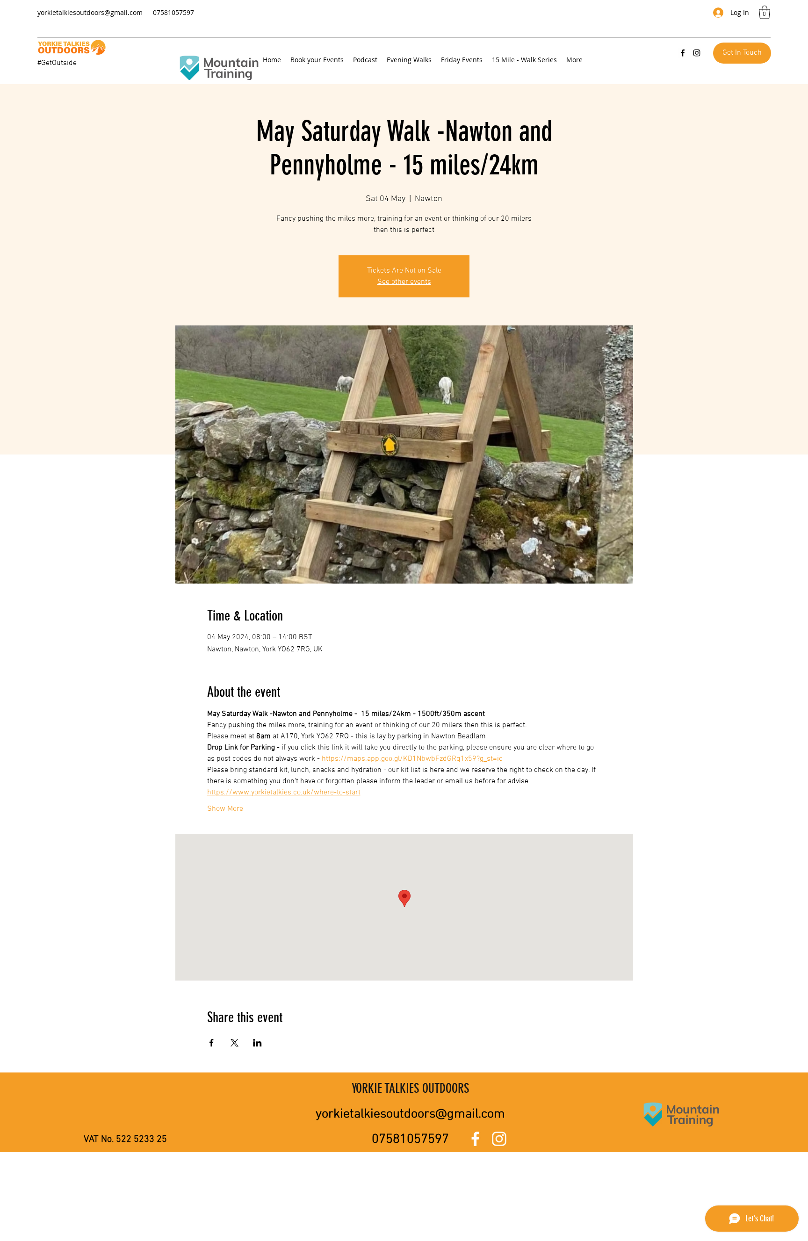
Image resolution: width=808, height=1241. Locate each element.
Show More (225, 809)
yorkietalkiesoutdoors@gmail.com (90, 12)
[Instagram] (696, 53)
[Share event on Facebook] (211, 1042)
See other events (404, 282)
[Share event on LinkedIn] (257, 1042)
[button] (764, 12)
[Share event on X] (234, 1042)
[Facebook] (682, 53)
